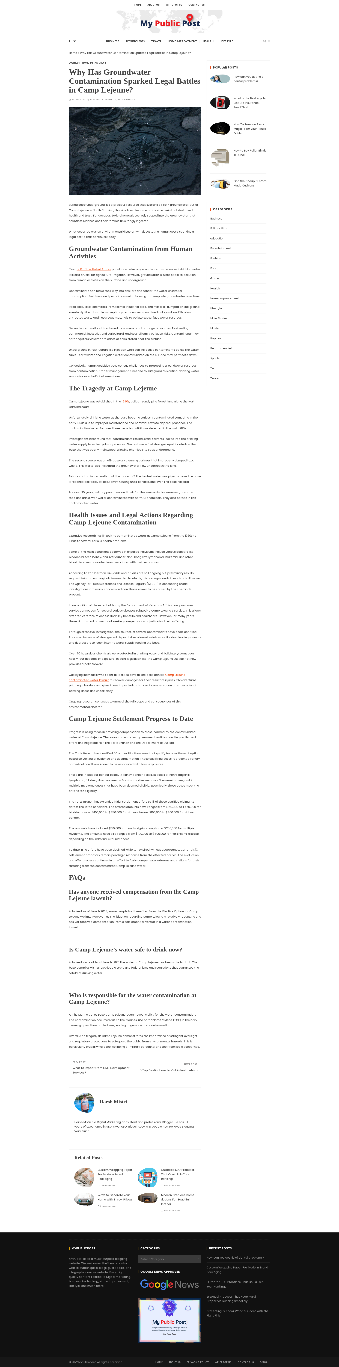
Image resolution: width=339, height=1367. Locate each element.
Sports (215, 358)
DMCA (263, 1362)
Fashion (215, 258)
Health (208, 41)
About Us (153, 5)
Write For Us (174, 5)
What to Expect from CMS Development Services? (101, 1070)
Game (214, 278)
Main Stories (218, 318)
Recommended (221, 348)
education (217, 238)
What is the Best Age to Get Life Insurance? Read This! (250, 102)
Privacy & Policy (198, 1362)
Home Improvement (182, 41)
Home (138, 5)
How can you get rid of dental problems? (249, 79)
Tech (214, 368)
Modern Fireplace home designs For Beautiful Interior (177, 1199)
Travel (156, 41)
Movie (214, 328)
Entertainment (220, 248)
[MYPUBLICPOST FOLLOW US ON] (169, 1285)
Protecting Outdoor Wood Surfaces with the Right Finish (238, 1313)
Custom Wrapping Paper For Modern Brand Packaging (115, 1174)
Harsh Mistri (128, 100)
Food (213, 268)
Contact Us (196, 5)
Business (112, 41)
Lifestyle (226, 41)
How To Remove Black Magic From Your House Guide (250, 128)
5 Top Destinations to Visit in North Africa (169, 1070)
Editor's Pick (218, 228)
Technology (135, 41)
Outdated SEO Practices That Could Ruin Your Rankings (178, 1174)
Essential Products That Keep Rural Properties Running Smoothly (231, 1299)
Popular (215, 338)
